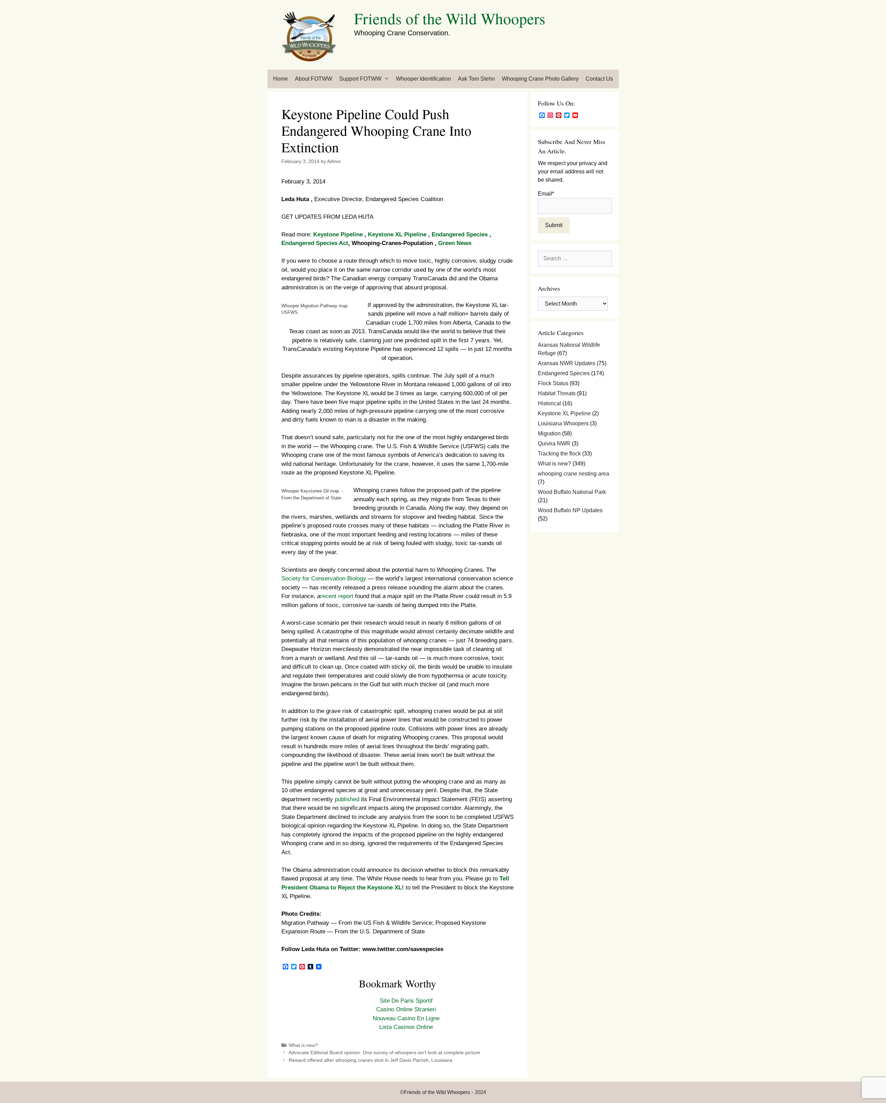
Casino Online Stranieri (406, 1009)
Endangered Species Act (314, 243)
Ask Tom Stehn (476, 79)
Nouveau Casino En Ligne (406, 1018)
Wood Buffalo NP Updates (570, 510)
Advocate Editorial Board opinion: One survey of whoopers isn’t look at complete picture (384, 1052)
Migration (549, 433)
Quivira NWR (554, 443)
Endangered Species (460, 234)
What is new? (303, 1045)
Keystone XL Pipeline (398, 234)
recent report (336, 596)
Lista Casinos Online (406, 1027)
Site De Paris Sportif (406, 1000)
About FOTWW (313, 79)
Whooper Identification (423, 79)
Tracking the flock (559, 453)
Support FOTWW (360, 79)
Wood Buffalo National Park (572, 492)
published (347, 799)
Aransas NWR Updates (566, 363)
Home (280, 79)
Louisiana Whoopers (563, 423)
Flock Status (553, 383)
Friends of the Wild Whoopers (449, 18)
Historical (549, 403)
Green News (454, 243)
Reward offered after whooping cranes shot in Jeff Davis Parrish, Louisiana (370, 1060)
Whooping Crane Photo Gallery (540, 79)
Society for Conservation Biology (323, 578)
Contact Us (599, 79)
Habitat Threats (557, 393)
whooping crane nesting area (573, 474)
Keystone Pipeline (338, 234)
